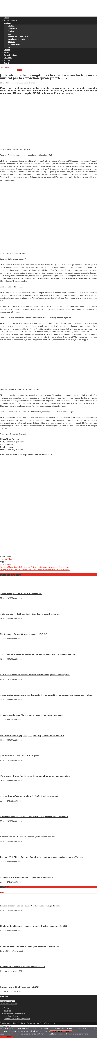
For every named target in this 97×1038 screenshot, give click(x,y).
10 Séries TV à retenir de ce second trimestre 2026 (22, 966)
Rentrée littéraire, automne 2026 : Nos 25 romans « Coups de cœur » (30, 906)
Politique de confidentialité (14, 1013)
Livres (10, 47)
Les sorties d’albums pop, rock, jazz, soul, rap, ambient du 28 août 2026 (32, 735)
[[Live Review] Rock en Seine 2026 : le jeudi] (5, 751)
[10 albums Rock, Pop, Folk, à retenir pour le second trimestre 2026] (5, 941)
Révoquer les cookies (8, 1004)
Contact (7, 1008)
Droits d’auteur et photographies (17, 1019)
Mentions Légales (11, 1016)
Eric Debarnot (29, 83)
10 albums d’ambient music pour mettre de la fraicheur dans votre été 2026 (33, 926)
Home (6, 18)
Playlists (11, 31)
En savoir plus (67, 1031)
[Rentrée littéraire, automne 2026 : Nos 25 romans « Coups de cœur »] (5, 901)
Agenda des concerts (16, 39)
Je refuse (59, 1031)
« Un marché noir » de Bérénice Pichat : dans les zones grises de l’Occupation (35, 674)
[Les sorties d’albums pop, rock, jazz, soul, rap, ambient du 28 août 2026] (5, 731)
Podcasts (7, 60)
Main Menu (4, 67)
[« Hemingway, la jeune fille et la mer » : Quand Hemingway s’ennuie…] (5, 710)
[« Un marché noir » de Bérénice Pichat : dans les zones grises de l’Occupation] (5, 670)
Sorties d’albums (10, 20)
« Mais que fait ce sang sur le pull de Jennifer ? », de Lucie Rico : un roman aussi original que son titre (46, 695)
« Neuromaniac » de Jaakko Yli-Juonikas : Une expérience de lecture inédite (34, 816)
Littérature (8, 58)
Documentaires (14, 44)
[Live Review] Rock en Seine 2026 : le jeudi (19, 756)
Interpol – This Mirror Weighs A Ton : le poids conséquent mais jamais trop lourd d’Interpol (41, 857)
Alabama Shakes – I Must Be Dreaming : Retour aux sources (27, 837)
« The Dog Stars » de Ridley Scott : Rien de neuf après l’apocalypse (30, 614)
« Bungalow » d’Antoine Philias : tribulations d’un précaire (26, 877)
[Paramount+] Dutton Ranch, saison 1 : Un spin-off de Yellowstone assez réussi (35, 776)
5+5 (9, 34)
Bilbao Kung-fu (6, 564)
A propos (7, 1011)
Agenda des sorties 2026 (18, 36)
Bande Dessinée (10, 55)
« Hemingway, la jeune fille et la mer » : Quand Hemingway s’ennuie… (31, 715)
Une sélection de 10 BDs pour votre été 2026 (19, 987)
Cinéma (7, 50)
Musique (7, 23)
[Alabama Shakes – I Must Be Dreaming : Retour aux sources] (5, 832)
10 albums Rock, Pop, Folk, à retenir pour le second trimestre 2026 (30, 946)
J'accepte (53, 1031)
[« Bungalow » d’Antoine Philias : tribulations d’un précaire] (5, 872)
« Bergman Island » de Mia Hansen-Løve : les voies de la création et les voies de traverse (35, 570)
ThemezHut (50, 1023)
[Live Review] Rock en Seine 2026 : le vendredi (21, 593)
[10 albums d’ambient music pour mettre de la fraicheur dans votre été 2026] (5, 921)
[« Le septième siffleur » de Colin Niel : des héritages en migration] (5, 791)
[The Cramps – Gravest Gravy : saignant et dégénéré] (5, 629)
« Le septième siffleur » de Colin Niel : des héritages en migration (29, 796)
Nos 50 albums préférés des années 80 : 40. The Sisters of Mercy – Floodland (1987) (37, 654)
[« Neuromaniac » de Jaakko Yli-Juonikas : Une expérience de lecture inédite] (5, 812)
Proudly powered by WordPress (12, 1023)
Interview (11, 42)
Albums (11, 26)
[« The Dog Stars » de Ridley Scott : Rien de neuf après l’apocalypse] (5, 609)
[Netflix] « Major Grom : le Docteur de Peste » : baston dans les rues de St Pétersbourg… (35, 567)
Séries (6, 52)
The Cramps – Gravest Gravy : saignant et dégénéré (23, 634)
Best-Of (7, 63)
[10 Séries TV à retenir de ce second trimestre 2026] (5, 962)
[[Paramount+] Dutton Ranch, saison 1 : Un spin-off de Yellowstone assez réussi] (5, 771)
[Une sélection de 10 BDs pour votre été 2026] (5, 982)
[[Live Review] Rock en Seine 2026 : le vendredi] (5, 589)
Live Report (12, 28)
